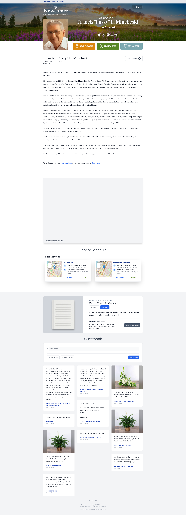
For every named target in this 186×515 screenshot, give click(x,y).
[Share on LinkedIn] (107, 34)
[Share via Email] (112, 34)
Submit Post (134, 357)
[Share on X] (103, 34)
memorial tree (67, 163)
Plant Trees (84, 277)
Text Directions (70, 277)
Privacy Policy (87, 506)
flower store (96, 163)
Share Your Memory (132, 325)
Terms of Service (98, 506)
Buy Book (105, 307)
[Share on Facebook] (99, 34)
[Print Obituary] (116, 34)
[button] (54, 267)
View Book (94, 307)
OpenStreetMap (95, 509)
